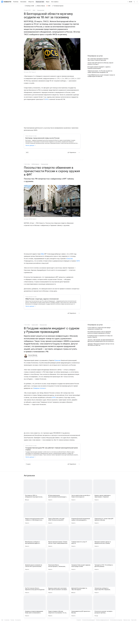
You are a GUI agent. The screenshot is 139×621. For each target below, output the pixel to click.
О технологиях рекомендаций (88, 619)
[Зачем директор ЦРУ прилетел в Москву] (81, 606)
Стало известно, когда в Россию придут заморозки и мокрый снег (99, 328)
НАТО (78, 261)
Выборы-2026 (30, 5)
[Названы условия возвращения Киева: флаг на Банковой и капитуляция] (35, 606)
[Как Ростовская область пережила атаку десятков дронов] (35, 583)
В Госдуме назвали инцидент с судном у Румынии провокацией (99, 67)
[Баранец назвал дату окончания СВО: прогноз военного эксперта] (58, 583)
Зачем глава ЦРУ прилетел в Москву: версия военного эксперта (100, 63)
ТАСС (34, 10)
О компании (6, 619)
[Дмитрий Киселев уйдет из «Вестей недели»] (81, 583)
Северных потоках (39, 388)
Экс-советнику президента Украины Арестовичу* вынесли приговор (98, 59)
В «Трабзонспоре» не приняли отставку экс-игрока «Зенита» (100, 336)
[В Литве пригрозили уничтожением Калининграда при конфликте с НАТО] (58, 490)
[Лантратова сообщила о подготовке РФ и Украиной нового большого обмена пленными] (104, 583)
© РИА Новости (35, 164)
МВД (42, 254)
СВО (49, 5)
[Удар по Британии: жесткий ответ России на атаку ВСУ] (58, 514)
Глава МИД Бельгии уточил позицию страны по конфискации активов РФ (101, 75)
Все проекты (18, 619)
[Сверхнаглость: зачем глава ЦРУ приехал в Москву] (104, 514)
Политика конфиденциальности (102, 619)
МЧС (46, 99)
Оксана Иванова (32, 355)
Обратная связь (126, 619)
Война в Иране (41, 5)
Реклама (12, 619)
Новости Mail (35, 324)
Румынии (70, 258)
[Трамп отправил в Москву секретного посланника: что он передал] (58, 606)
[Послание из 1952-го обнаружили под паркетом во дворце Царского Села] (35, 490)
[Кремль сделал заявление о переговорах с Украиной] (104, 490)
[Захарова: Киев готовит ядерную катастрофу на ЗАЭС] (81, 560)
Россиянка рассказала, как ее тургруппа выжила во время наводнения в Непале (99, 332)
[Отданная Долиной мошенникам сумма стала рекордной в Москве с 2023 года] (81, 514)
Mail (2, 619)
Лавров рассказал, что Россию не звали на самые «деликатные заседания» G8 (100, 71)
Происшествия (40, 10)
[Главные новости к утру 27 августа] (81, 537)
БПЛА (54, 397)
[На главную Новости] (7, 1)
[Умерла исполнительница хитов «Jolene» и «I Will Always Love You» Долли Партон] (35, 514)
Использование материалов (116, 619)
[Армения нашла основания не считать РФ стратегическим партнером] (35, 560)
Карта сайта (133, 619)
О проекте (79, 619)
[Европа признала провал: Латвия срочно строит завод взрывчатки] (58, 537)
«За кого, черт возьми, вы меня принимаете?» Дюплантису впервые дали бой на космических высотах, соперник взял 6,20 (101, 340)
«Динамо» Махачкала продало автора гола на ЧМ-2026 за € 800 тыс (101, 344)
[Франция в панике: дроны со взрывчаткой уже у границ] (104, 537)
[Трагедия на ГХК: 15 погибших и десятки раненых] (104, 560)
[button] (52, 54)
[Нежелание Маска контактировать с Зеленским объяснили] (58, 560)
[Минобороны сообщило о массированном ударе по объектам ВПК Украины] (35, 537)
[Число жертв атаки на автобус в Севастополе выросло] (81, 490)
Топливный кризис (58, 5)
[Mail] (2, 1)
